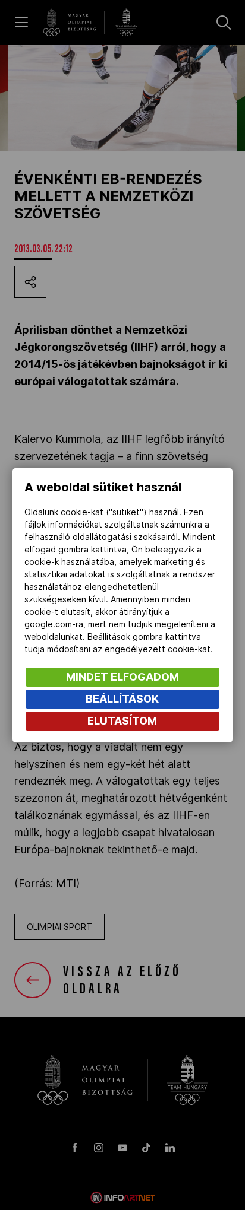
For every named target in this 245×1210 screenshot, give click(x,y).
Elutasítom (122, 720)
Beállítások (122, 699)
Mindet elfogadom (122, 677)
